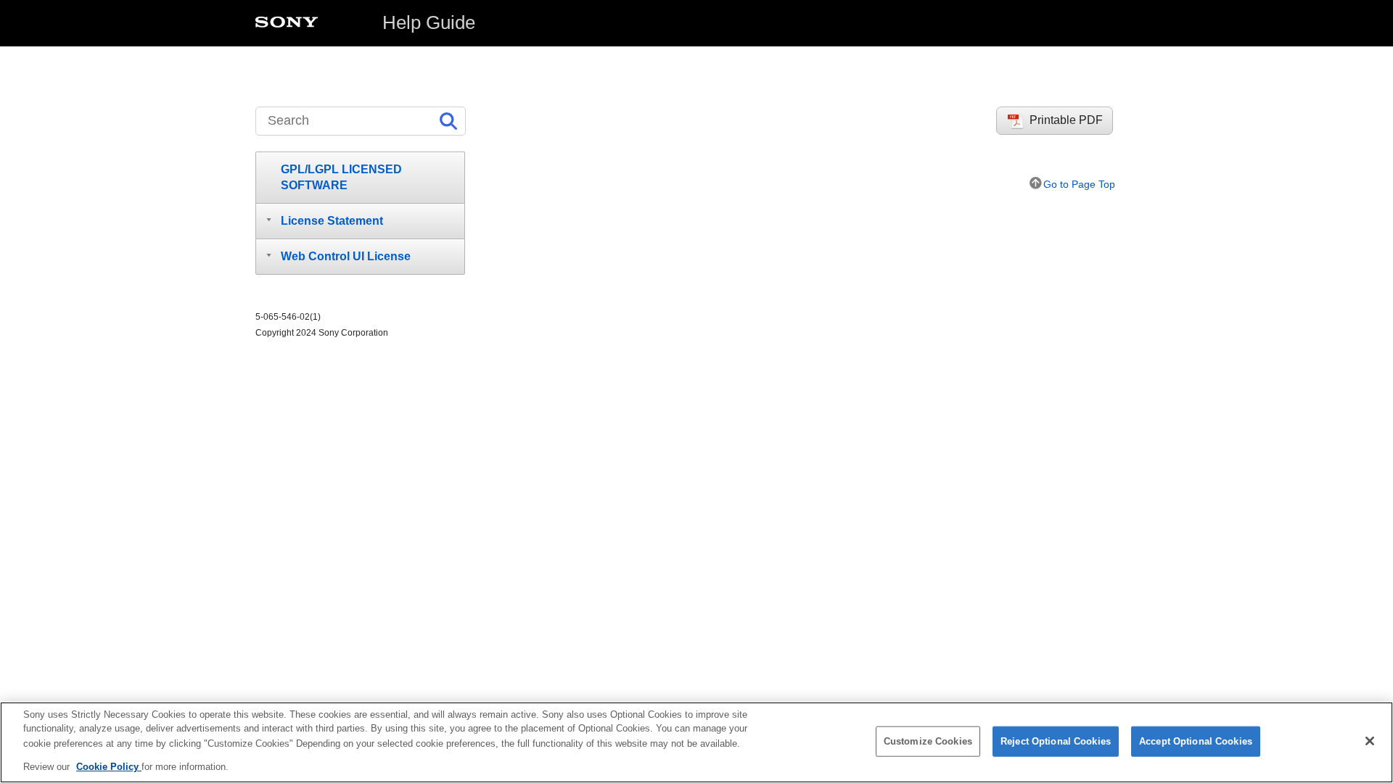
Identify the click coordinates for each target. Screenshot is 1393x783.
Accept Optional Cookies (1195, 741)
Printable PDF (1066, 120)
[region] (696, 742)
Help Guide (428, 22)
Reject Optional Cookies (1055, 741)
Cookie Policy (108, 766)
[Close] (1370, 741)
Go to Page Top (1079, 184)
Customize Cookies (928, 741)
